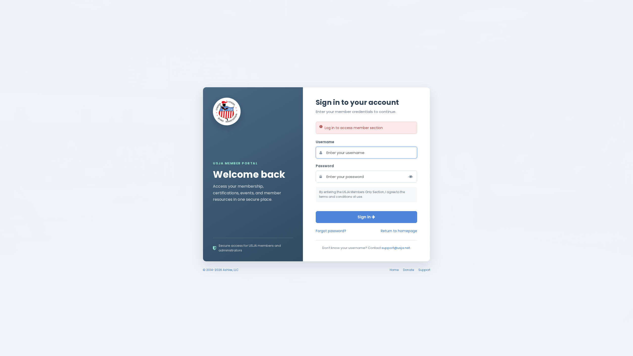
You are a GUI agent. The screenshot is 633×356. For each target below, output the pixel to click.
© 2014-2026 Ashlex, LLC (221, 270)
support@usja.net (396, 247)
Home (394, 270)
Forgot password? (331, 230)
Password (325, 165)
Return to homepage (399, 230)
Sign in (365, 217)
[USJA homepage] (227, 111)
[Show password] (410, 176)
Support (424, 270)
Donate (408, 270)
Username (325, 141)
